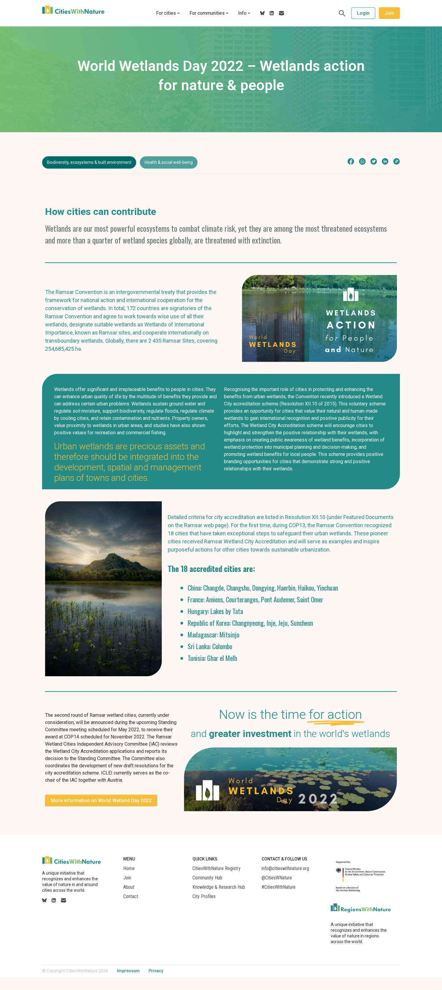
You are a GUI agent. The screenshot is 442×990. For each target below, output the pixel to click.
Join (389, 13)
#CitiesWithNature (279, 887)
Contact (130, 896)
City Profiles (204, 896)
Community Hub (207, 877)
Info (242, 13)
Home (129, 868)
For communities (207, 13)
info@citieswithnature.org (285, 868)
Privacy (156, 970)
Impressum (128, 970)
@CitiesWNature (277, 877)
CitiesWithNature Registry (216, 868)
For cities (166, 13)
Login (363, 13)
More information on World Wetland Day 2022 (101, 800)
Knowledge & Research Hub (218, 887)
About (128, 887)
